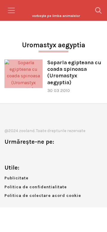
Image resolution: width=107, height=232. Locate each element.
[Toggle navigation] (11, 10)
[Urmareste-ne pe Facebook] (8, 154)
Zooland (56, 16)
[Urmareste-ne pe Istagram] (28, 154)
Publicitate (16, 178)
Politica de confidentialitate (35, 186)
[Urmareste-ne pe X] (18, 154)
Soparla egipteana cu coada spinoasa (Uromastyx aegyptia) (74, 72)
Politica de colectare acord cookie (42, 195)
